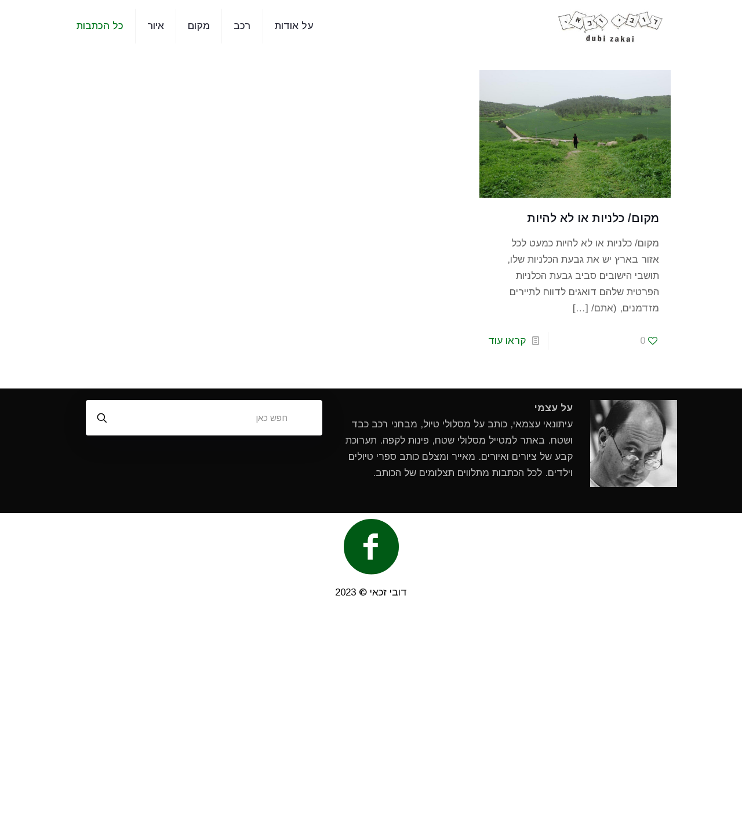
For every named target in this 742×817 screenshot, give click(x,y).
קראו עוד (507, 340)
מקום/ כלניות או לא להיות (593, 218)
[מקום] (610, 26)
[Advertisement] (371, 714)
